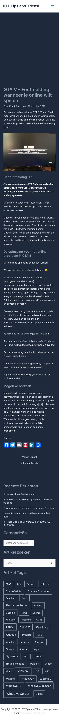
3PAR (8, 584)
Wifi (47, 671)
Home (24, 612)
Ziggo (39, 693)
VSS (37, 671)
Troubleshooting (15, 663)
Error (24, 598)
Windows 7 (27, 678)
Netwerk (26, 619)
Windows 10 (13, 685)
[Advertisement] (29, 43)
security (10, 642)
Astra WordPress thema (32, 713)
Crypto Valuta (14, 591)
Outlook (11, 634)
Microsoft (11, 619)
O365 (39, 619)
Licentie (36, 612)
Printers (26, 634)
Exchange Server (17, 605)
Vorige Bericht (29, 457)
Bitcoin (45, 584)
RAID (39, 634)
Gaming (10, 612)
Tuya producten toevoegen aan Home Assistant (29, 508)
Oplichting (42, 627)
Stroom (23, 649)
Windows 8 (45, 678)
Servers (24, 642)
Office (10, 627)
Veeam (48, 663)
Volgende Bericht (29, 463)
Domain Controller (39, 591)
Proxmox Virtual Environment (19, 494)
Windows (11, 678)
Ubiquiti (34, 663)
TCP (26, 656)
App (19, 584)
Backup (31, 584)
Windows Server (17, 693)
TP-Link (38, 656)
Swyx (36, 649)
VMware (23, 671)
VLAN (9, 671)
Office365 (25, 627)
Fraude (38, 605)
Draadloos (11, 598)
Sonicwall (39, 642)
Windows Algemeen (39, 685)
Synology (12, 656)
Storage (10, 649)
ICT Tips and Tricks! (21, 6)
